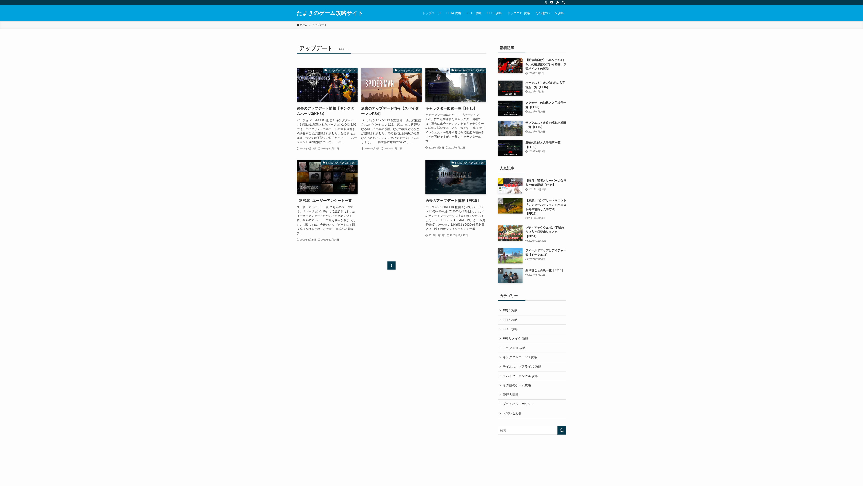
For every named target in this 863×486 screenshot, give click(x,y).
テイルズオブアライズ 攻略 (522, 366)
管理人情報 (510, 394)
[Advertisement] (391, 184)
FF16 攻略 (510, 329)
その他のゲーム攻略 (517, 385)
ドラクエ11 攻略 (514, 348)
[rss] (558, 2)
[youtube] (552, 2)
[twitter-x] (546, 2)
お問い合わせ (512, 413)
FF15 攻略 (510, 320)
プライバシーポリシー (518, 404)
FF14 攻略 (510, 310)
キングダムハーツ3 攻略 (520, 357)
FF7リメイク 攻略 (515, 338)
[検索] (563, 2)
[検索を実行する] (561, 430)
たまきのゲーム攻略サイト (330, 13)
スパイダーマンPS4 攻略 (520, 376)
